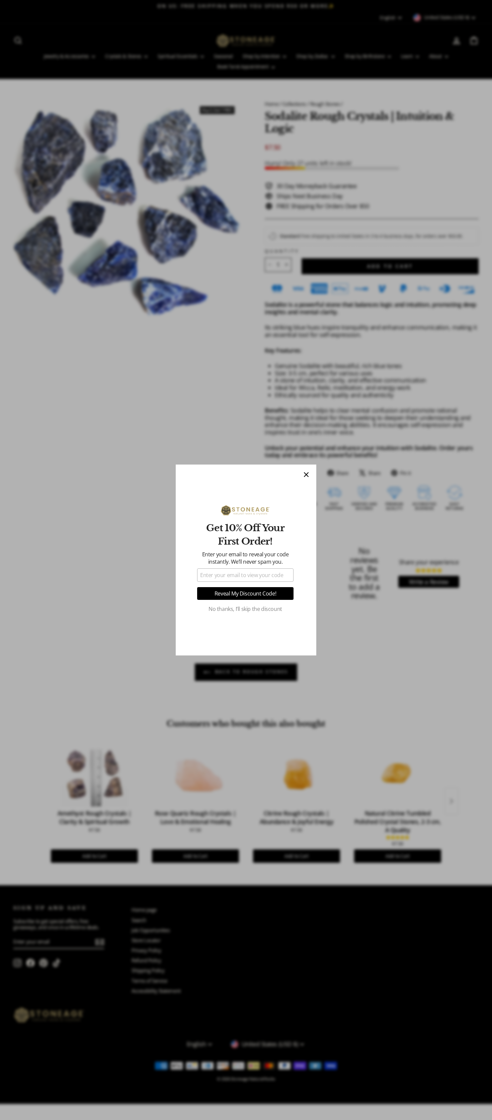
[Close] (306, 474)
